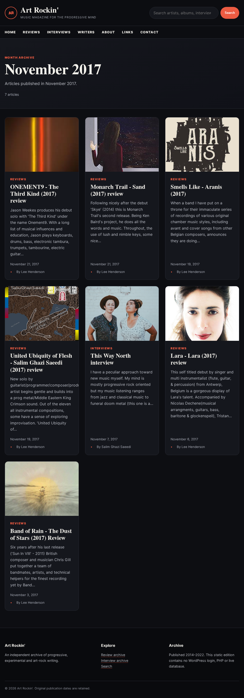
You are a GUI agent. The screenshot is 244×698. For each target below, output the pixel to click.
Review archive (113, 655)
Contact (149, 32)
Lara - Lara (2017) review (194, 359)
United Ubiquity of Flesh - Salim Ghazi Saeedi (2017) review (41, 362)
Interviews (59, 32)
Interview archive (114, 660)
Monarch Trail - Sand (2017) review (118, 190)
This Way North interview (111, 359)
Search (230, 13)
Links (127, 32)
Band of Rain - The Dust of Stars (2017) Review (41, 534)
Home (10, 32)
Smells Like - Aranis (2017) (196, 190)
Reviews (31, 32)
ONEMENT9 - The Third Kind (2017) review (34, 193)
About (108, 32)
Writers (86, 32)
